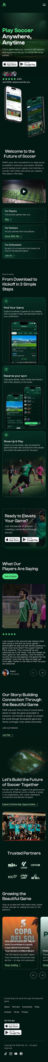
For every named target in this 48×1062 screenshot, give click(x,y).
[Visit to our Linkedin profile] (5, 1053)
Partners (16, 1007)
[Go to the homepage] (4, 5)
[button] (33, 673)
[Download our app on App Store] (10, 64)
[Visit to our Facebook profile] (10, 1053)
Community (27, 1007)
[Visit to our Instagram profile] (15, 1053)
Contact (7, 1012)
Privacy (25, 1012)
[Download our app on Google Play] (27, 64)
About (7, 1007)
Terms (16, 1012)
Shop (37, 1007)
